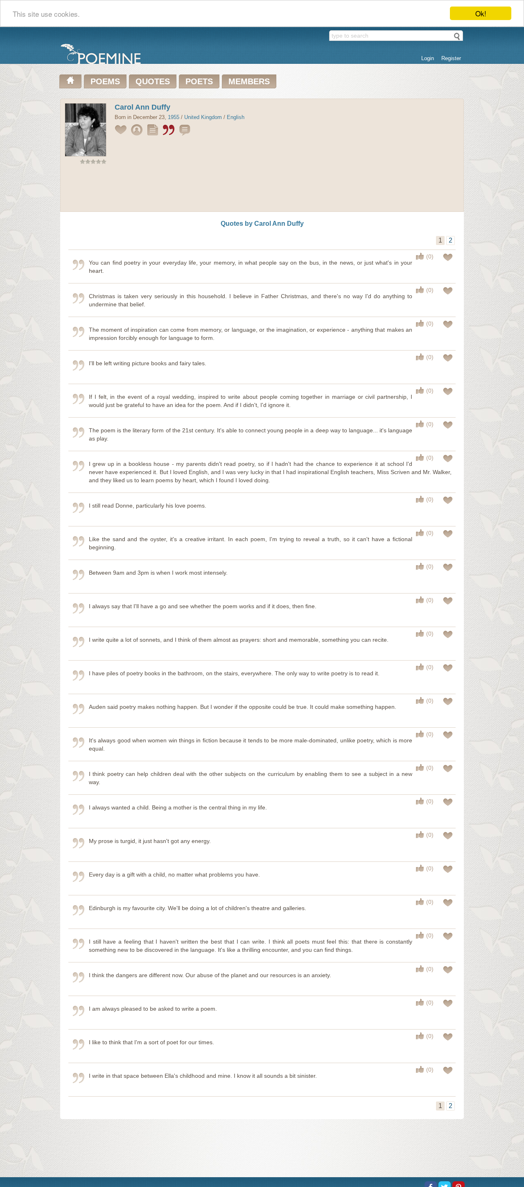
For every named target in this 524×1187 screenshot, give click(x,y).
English (235, 117)
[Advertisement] (262, 189)
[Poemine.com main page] (70, 81)
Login (427, 58)
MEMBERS (249, 81)
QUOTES (153, 81)
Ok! (480, 13)
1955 (173, 117)
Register (451, 58)
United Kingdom (203, 117)
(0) (430, 256)
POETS (199, 81)
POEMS (105, 81)
